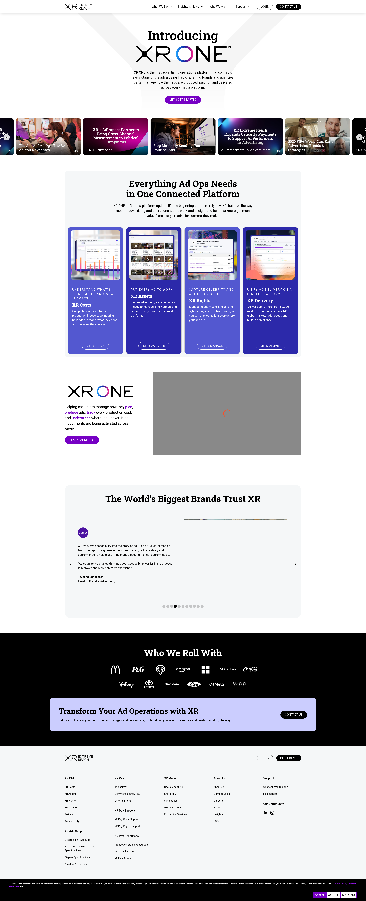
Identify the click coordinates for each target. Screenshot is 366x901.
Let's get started (182, 99)
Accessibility (72, 821)
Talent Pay (121, 786)
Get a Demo (288, 758)
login (265, 6)
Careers (218, 800)
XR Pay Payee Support (127, 826)
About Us (219, 786)
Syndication (171, 800)
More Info (348, 895)
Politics (69, 814)
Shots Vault (170, 793)
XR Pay (119, 778)
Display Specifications (77, 857)
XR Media (170, 778)
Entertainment (123, 800)
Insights (218, 814)
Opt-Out (333, 895)
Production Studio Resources (131, 844)
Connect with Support (275, 786)
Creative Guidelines (76, 864)
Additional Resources (127, 851)
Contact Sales (222, 793)
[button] (162, 6)
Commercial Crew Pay (127, 793)
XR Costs (70, 786)
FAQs (217, 821)
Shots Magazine (173, 786)
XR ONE (70, 778)
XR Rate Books (123, 858)
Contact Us (288, 6)
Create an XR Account (77, 839)
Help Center (270, 793)
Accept (319, 895)
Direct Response (173, 807)
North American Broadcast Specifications (80, 848)
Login (265, 758)
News (217, 807)
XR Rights (70, 800)
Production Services (175, 814)
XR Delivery (71, 807)
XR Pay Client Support (127, 819)
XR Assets (71, 793)
